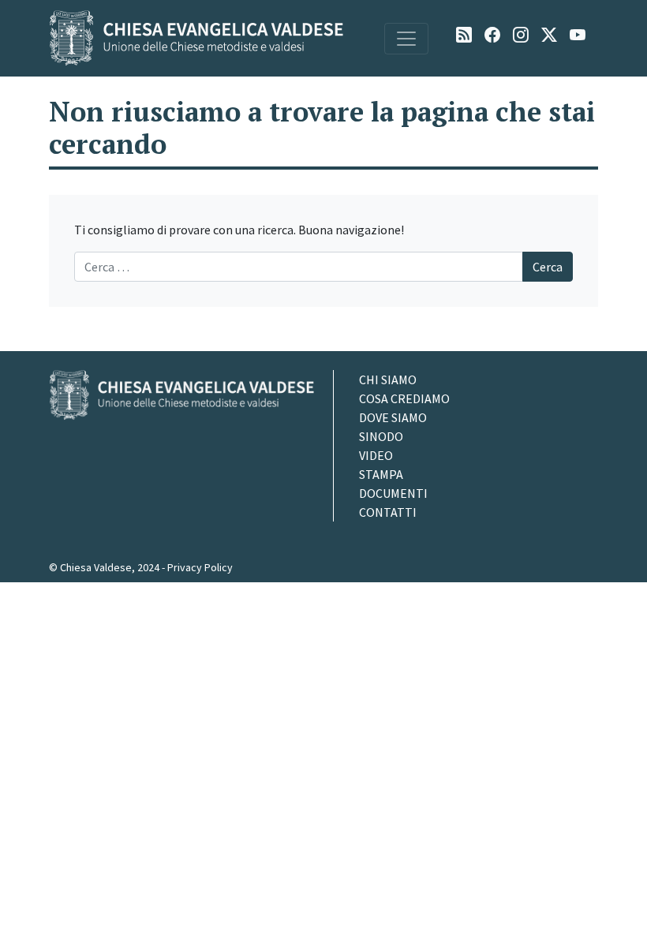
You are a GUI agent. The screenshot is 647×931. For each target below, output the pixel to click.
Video (376, 455)
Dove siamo (393, 417)
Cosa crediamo (404, 398)
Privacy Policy (200, 567)
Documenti (393, 493)
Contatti (388, 512)
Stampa (381, 474)
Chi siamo (388, 379)
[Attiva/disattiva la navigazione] (406, 38)
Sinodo (381, 436)
